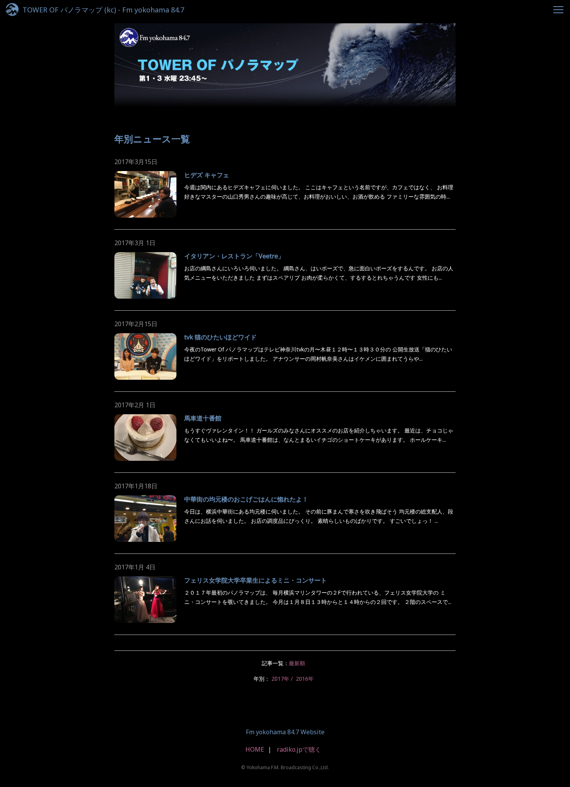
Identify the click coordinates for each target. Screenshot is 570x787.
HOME (254, 749)
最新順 (297, 663)
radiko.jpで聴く (299, 749)
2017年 (280, 678)
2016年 (305, 678)
